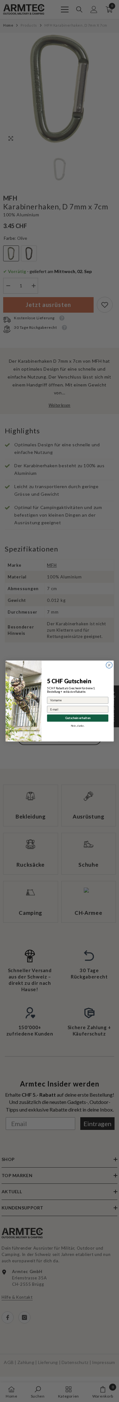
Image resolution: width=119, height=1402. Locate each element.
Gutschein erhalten (77, 718)
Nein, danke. (77, 725)
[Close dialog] (109, 665)
